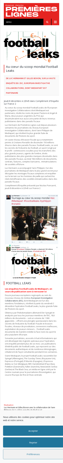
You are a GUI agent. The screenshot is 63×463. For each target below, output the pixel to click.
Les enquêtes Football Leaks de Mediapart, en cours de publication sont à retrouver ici (28, 290)
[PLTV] (31, 12)
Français (9, 5)
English (19, 5)
